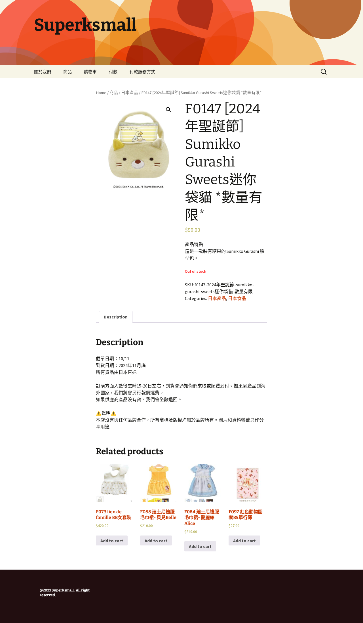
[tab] (115, 317)
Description (116, 317)
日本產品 (129, 92)
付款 (113, 71)
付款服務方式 (142, 71)
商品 (67, 71)
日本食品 (237, 298)
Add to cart (111, 540)
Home (101, 92)
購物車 (90, 71)
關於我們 (42, 71)
